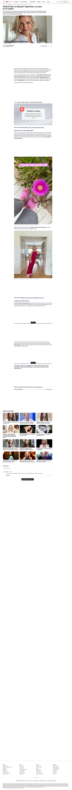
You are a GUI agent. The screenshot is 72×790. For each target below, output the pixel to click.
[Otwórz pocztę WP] (58, 2)
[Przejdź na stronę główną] (4, 2)
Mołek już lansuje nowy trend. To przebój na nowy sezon (32, 297)
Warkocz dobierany (55, 769)
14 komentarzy (44, 46)
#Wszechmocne (33, 1)
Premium (39, 1)
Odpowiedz (8, 475)
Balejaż (37, 768)
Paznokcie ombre (5, 771)
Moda (43, 1)
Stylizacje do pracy (22, 771)
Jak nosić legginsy (22, 770)
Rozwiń (33, 322)
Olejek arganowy (5, 769)
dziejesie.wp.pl (39, 387)
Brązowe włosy (38, 770)
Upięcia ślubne (55, 770)
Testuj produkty (23, 1)
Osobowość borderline (56, 768)
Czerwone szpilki (38, 769)
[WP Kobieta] (10, 2)
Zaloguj (65, 1)
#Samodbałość (28, 365)
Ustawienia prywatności (51, 780)
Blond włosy (4, 770)
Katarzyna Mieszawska (9, 45)
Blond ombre (4, 768)
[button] (60, 1)
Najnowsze (16, 1)
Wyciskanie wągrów (39, 771)
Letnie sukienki (21, 768)
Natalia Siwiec (17, 344)
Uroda (48, 1)
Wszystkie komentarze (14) (27, 479)
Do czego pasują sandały (23, 769)
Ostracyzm (54, 771)
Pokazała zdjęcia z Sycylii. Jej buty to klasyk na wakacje (32, 127)
